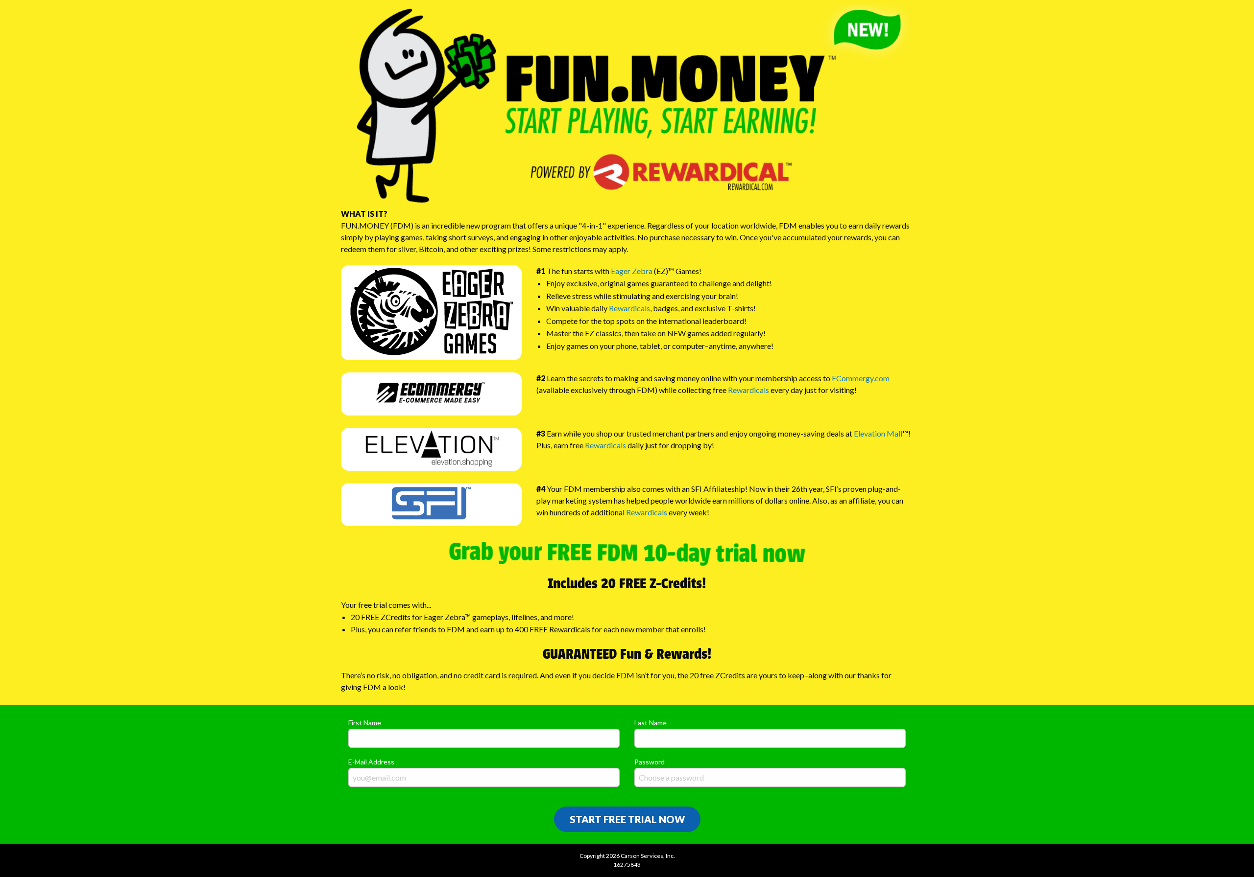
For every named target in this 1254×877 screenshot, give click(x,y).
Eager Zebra (631, 271)
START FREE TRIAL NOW (627, 819)
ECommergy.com (861, 378)
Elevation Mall (878, 433)
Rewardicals (629, 308)
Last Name (650, 722)
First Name (364, 722)
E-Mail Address (371, 762)
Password (649, 762)
